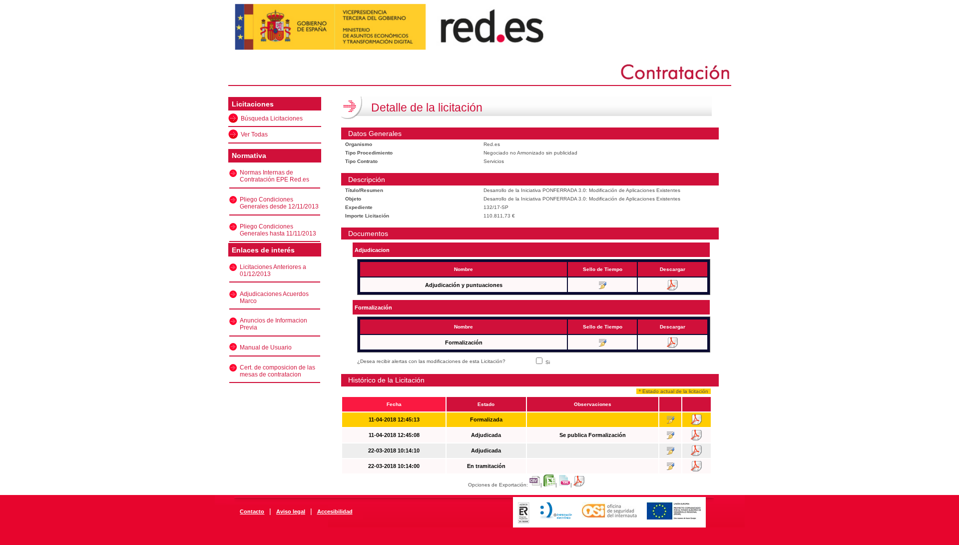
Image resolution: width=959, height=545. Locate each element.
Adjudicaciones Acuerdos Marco (274, 297)
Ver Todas (254, 134)
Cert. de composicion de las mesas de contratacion (277, 371)
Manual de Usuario (266, 347)
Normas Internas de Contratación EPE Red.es (274, 176)
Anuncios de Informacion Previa (273, 324)
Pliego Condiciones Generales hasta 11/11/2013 (278, 230)
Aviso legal (290, 511)
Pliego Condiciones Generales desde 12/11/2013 (279, 203)
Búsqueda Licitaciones (272, 118)
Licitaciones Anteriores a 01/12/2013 (273, 271)
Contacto (252, 511)
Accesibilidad (335, 511)
